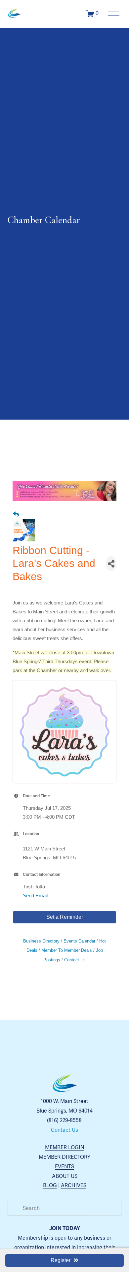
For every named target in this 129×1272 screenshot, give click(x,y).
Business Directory (41, 941)
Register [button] (60, 1260)
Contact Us (75, 959)
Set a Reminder (64, 917)
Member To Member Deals (66, 950)
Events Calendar (79, 941)
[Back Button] (16, 514)
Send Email (35, 895)
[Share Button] (111, 563)
